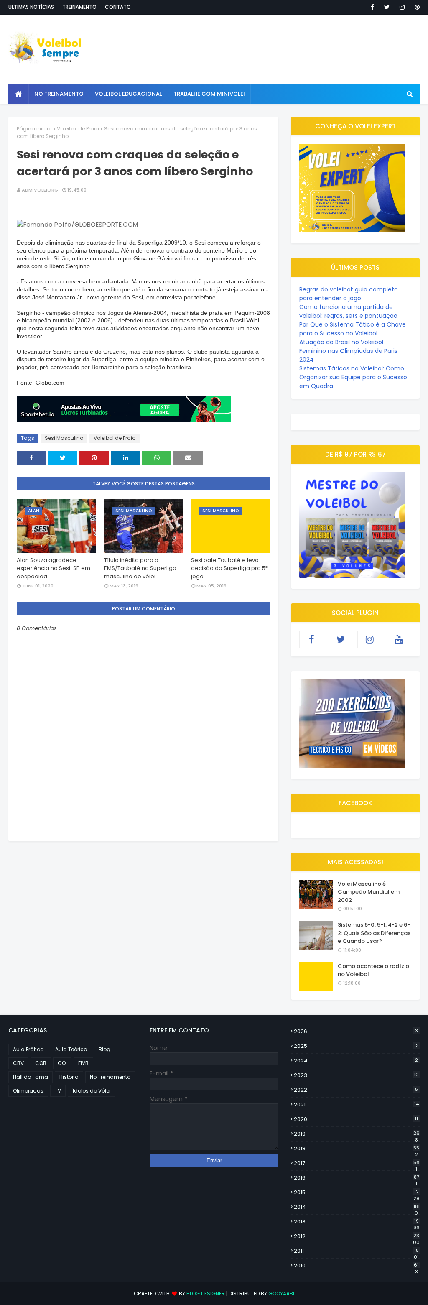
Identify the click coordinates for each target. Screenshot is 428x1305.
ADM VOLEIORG (40, 189)
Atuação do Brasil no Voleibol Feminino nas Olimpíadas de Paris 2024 (348, 351)
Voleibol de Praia (78, 128)
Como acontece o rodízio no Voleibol (373, 970)
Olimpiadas (28, 1090)
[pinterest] (416, 7)
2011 (356, 1251)
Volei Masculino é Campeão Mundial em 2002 (369, 892)
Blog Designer (205, 1293)
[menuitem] (18, 94)
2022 (356, 1090)
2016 (356, 1178)
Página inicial (34, 128)
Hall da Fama (30, 1076)
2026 (356, 1031)
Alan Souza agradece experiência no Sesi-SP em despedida (53, 568)
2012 (357, 1236)
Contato (118, 6)
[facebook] (372, 7)
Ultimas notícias (31, 6)
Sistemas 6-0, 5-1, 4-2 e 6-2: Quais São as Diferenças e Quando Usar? (374, 933)
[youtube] (399, 639)
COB (40, 1063)
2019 (357, 1134)
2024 (356, 1061)
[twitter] (386, 7)
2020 (356, 1119)
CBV (18, 1063)
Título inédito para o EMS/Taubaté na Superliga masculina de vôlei (140, 568)
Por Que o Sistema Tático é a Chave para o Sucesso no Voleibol (352, 328)
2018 (356, 1148)
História (69, 1076)
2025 (356, 1046)
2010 (356, 1266)
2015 (356, 1192)
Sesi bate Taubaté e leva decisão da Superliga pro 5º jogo (229, 568)
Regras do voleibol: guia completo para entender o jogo (348, 293)
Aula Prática (28, 1049)
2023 (356, 1075)
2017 (357, 1163)
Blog (104, 1049)
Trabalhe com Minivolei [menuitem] (209, 94)
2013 (357, 1222)
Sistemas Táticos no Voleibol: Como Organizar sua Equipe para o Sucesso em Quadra (353, 377)
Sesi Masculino (64, 438)
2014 (357, 1207)
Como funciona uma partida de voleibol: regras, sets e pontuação (348, 311)
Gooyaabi (281, 1293)
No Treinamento (110, 1076)
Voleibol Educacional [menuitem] (128, 94)
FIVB (83, 1063)
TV (58, 1090)
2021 (356, 1104)
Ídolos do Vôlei (91, 1090)
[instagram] (402, 7)
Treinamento (79, 6)
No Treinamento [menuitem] (59, 94)
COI (62, 1063)
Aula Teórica (71, 1049)
